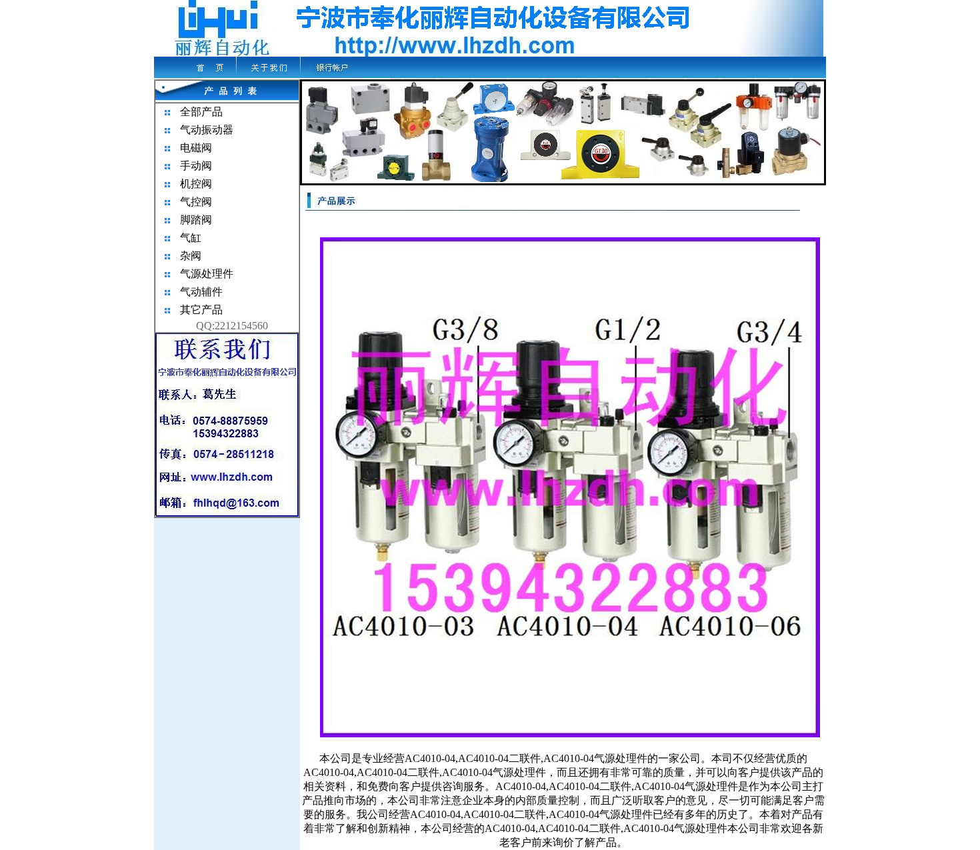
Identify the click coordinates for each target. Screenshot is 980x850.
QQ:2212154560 (232, 325)
